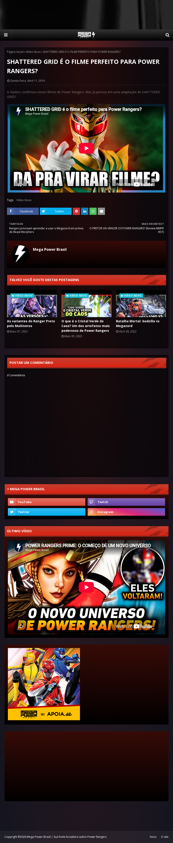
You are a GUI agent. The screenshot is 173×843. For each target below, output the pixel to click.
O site (164, 837)
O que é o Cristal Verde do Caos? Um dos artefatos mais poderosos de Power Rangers (85, 326)
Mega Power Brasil (50, 249)
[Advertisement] (86, 15)
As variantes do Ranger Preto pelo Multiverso (31, 323)
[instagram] (126, 512)
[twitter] (46, 512)
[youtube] (46, 502)
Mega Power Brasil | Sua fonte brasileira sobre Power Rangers (67, 837)
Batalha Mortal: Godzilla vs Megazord (137, 323)
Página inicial (15, 52)
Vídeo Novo (33, 52)
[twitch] (126, 502)
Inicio (153, 837)
